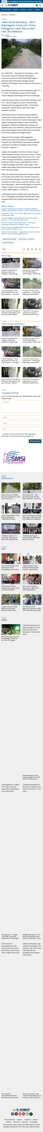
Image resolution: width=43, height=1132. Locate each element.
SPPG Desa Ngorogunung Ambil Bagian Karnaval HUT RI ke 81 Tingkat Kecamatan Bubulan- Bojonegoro (10, 638)
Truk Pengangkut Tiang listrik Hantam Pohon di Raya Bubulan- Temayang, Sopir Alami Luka (20, 219)
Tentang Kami (8, 1125)
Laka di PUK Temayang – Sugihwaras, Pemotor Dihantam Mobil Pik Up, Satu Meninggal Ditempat (21, 233)
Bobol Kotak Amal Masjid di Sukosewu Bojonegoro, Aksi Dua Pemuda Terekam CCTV (20, 228)
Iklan (15, 1125)
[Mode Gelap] (37, 5)
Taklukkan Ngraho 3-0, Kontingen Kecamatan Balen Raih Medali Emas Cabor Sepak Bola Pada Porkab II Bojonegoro (10, 537)
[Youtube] (23, 1114)
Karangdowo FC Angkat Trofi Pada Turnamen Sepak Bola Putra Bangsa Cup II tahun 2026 (10, 936)
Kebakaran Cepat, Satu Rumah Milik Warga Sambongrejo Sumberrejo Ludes (21, 214)
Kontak (37, 1125)
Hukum (35, 1120)
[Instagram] (20, 1114)
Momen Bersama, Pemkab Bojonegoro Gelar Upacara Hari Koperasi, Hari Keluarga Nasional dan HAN (32, 517)
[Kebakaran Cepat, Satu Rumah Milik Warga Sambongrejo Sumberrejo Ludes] (32, 263)
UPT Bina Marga (7, 243)
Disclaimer (13, 1127)
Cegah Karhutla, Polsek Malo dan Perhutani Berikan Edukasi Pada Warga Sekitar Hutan (9, 608)
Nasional (25, 1122)
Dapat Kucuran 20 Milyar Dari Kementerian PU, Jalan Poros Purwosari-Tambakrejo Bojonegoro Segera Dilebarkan (11, 497)
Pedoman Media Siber (25, 1125)
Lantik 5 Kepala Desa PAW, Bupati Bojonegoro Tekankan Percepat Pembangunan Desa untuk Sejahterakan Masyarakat (11, 517)
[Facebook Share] (24, 249)
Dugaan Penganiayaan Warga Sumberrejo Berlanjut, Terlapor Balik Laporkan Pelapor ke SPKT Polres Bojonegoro (22, 210)
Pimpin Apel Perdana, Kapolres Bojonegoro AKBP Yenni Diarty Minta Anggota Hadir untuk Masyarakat (10, 588)
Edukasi (8, 1122)
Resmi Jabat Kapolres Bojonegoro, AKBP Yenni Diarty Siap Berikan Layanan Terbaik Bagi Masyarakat (31, 588)
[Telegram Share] (36, 249)
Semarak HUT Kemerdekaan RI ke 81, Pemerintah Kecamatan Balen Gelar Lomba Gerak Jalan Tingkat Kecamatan (11, 1095)
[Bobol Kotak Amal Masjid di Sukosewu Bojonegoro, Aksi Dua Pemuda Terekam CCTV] (11, 304)
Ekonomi (17, 1122)
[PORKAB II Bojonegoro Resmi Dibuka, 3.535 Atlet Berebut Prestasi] (32, 528)
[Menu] (3, 5)
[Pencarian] (40, 5)
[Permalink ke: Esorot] (3, 36)
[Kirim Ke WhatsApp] (40, 249)
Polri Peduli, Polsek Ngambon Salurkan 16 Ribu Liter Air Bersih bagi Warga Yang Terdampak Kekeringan (32, 608)
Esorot (7, 35)
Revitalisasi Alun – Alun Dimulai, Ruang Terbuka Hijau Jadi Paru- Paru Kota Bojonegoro (32, 497)
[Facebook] (12, 1114)
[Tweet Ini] (28, 249)
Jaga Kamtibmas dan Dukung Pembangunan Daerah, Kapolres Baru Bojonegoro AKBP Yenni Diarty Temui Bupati (31, 567)
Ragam (19, 1120)
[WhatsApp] (27, 1114)
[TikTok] (31, 1114)
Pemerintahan (10, 1120)
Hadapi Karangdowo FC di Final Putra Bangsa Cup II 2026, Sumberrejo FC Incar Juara (32, 936)
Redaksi (6, 1127)
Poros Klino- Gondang (26, 239)
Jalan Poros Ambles (9, 239)
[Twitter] (16, 1114)
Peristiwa (4, 19)
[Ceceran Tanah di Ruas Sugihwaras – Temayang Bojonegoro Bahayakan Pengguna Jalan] (32, 283)
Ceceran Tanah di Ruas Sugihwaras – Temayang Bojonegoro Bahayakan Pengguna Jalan (19, 223)
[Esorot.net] (11, 5)
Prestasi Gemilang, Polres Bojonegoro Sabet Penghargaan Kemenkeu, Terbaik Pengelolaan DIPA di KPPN (10, 567)
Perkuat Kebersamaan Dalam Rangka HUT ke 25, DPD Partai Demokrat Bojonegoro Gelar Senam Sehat (31, 777)
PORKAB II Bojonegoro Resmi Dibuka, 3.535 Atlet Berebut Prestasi (31, 537)
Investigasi (33, 1122)
